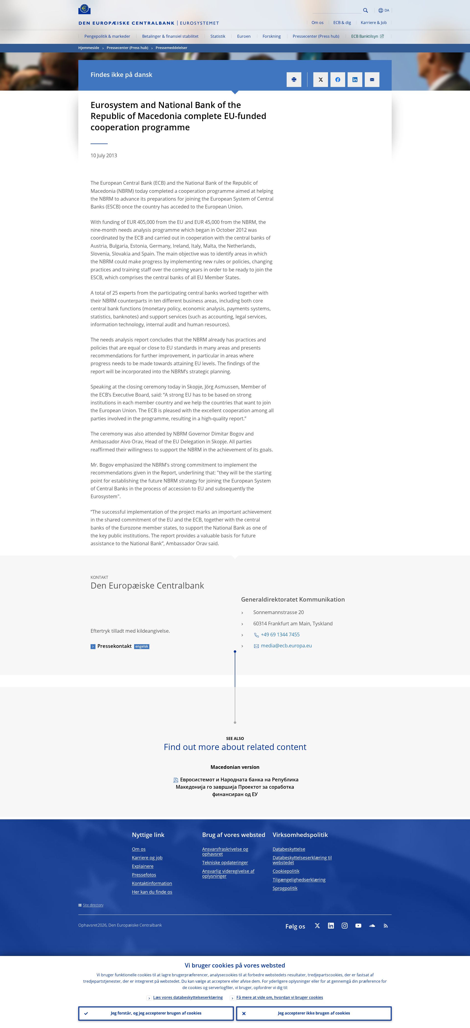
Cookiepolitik (286, 871)
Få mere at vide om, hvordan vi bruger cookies (279, 998)
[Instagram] (345, 925)
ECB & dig (342, 23)
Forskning (272, 37)
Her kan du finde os (152, 892)
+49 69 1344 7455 (280, 635)
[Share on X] (320, 79)
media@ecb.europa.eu (286, 646)
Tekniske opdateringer (225, 863)
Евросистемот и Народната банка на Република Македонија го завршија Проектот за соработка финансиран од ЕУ (237, 787)
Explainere (142, 866)
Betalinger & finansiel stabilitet (170, 37)
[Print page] (294, 79)
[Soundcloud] (372, 925)
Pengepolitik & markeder (107, 37)
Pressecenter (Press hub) (316, 37)
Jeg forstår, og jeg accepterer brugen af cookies (156, 1014)
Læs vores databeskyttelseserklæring (188, 998)
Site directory (93, 905)
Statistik (218, 37)
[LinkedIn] (331, 925)
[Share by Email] (372, 79)
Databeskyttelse (289, 849)
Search (366, 10)
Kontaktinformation (152, 884)
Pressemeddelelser (171, 48)
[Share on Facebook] (337, 79)
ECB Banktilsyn (364, 37)
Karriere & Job (374, 23)
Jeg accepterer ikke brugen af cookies (314, 1014)
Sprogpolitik (285, 888)
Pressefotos (144, 875)
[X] (317, 925)
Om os (318, 23)
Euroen (244, 37)
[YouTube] (358, 925)
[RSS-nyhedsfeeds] (386, 925)
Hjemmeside (88, 48)
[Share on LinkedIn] (355, 79)
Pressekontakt (114, 646)
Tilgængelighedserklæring (299, 880)
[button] (374, 10)
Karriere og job (147, 858)
